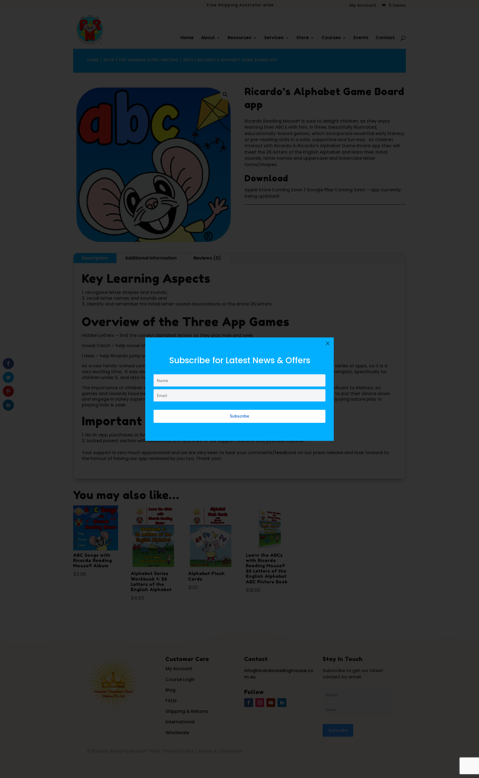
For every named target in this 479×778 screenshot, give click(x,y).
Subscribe (239, 416)
